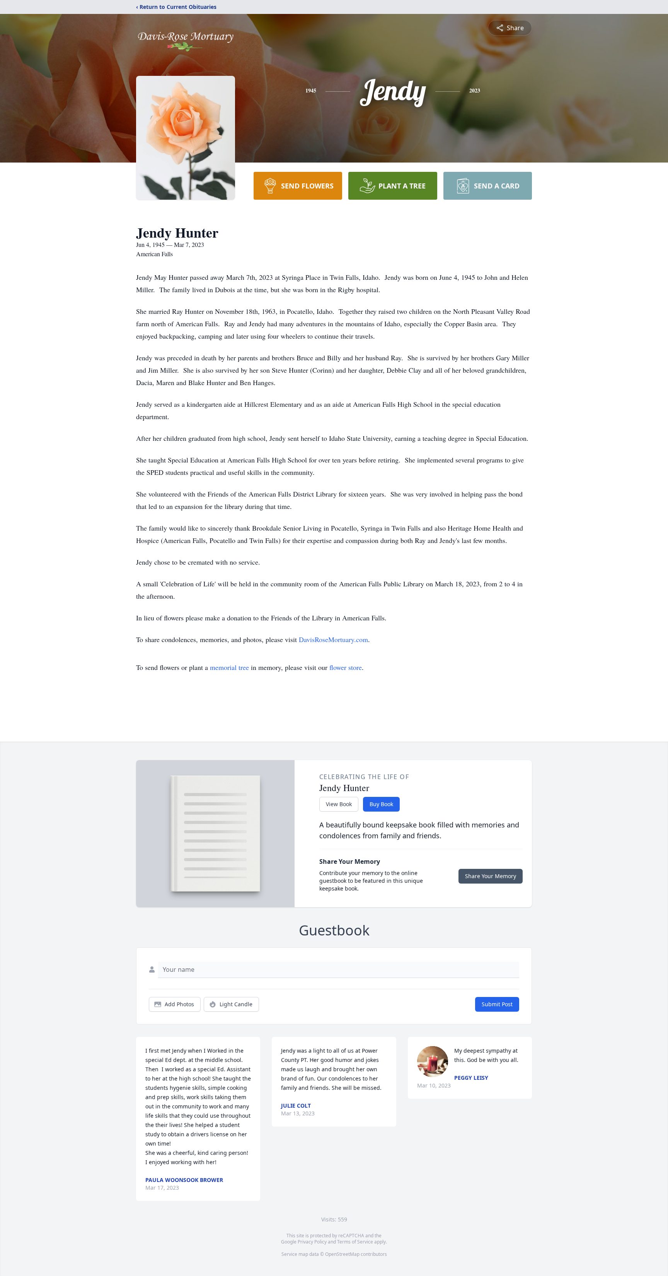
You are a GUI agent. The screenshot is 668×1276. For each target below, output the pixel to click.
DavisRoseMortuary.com (333, 639)
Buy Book (381, 804)
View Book (339, 804)
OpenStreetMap (342, 1254)
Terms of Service (355, 1241)
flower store (345, 667)
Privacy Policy (312, 1241)
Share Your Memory (490, 876)
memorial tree (229, 667)
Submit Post (497, 1004)
